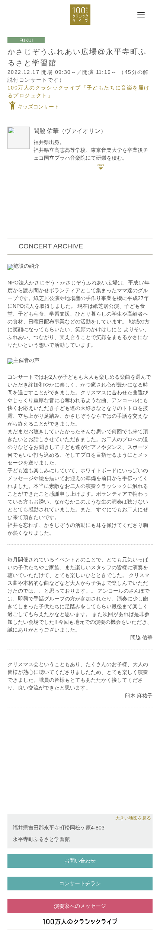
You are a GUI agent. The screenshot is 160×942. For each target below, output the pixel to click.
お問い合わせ (80, 861)
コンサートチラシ (80, 883)
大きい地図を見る (133, 818)
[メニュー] (141, 15)
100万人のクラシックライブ (80, 14)
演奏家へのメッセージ (80, 906)
